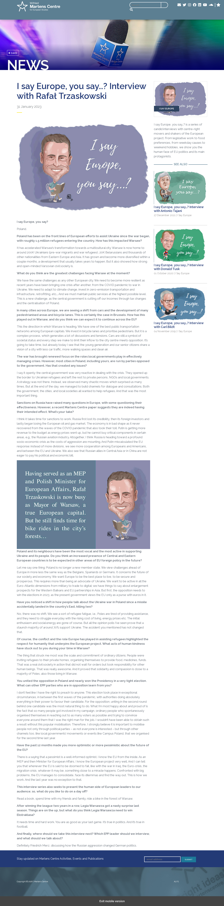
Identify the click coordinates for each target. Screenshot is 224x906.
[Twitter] (184, 5)
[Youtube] (205, 5)
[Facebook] (194, 5)
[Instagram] (189, 5)
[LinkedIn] (199, 5)
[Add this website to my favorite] (218, 5)
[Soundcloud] (211, 5)
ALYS (176, 881)
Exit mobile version (112, 901)
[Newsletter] (179, 5)
